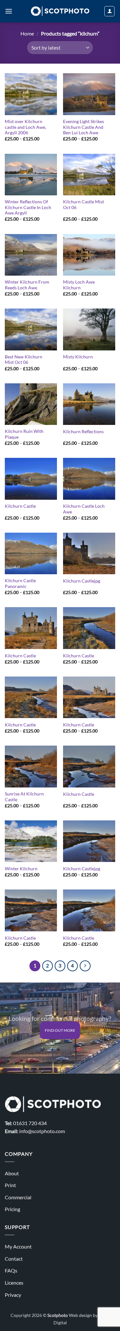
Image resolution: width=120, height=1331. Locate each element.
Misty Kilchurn (78, 356)
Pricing (12, 1209)
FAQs (11, 1270)
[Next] (85, 965)
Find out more (60, 1030)
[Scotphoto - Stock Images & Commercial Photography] (60, 11)
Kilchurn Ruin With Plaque (24, 434)
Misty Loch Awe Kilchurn (79, 284)
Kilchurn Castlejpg (81, 580)
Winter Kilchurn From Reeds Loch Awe (27, 284)
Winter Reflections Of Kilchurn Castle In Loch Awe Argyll (28, 207)
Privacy (13, 1295)
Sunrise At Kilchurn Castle (24, 796)
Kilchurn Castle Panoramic (20, 583)
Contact (14, 1259)
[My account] (109, 11)
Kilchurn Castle (20, 506)
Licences (14, 1283)
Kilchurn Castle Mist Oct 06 (83, 204)
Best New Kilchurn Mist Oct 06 (23, 359)
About (12, 1173)
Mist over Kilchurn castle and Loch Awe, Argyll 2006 (25, 127)
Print (10, 1185)
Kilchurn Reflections (83, 431)
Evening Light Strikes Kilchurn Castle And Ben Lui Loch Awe (83, 127)
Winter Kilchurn (21, 868)
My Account (18, 1246)
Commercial (18, 1197)
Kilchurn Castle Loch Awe (84, 509)
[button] (8, 11)
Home (27, 33)
